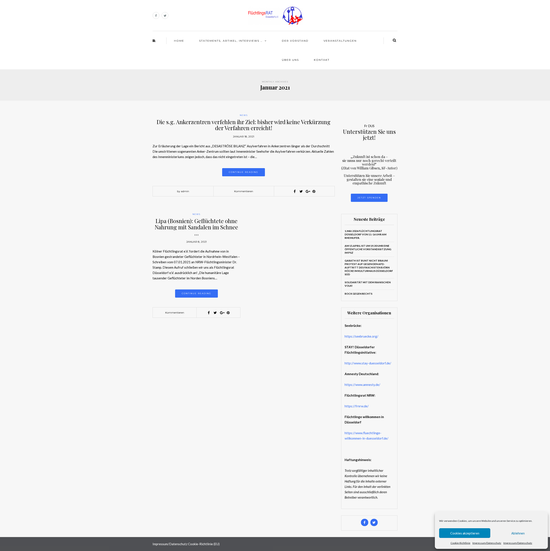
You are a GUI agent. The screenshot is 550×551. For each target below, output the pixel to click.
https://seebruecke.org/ (361, 336)
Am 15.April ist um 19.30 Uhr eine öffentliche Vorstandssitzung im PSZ (368, 249)
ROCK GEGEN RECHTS (358, 293)
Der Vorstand (295, 40)
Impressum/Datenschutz (486, 543)
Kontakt (322, 59)
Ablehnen (518, 533)
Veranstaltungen (340, 40)
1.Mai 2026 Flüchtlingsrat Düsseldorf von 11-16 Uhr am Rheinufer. (365, 234)
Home (179, 40)
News (244, 115)
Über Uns (290, 59)
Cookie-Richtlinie (460, 543)
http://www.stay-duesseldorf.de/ (368, 363)
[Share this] (294, 191)
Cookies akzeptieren (464, 533)
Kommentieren (243, 191)
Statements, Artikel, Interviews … (231, 40)
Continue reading (243, 172)
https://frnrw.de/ (357, 406)
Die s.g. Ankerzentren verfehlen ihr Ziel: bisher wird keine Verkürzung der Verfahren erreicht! (243, 125)
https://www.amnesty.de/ (362, 385)
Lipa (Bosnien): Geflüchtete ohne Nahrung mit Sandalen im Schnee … (196, 227)
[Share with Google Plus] (307, 191)
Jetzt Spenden (369, 197)
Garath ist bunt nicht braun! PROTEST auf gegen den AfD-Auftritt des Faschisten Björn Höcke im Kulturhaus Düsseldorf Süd (369, 267)
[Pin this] (314, 191)
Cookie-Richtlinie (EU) (204, 544)
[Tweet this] (301, 191)
